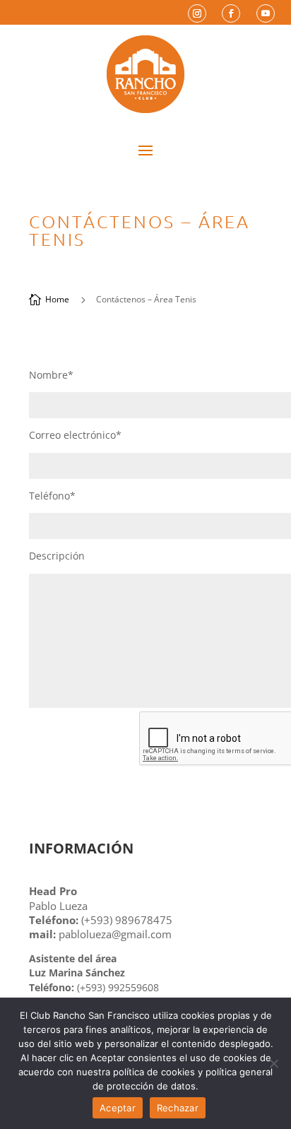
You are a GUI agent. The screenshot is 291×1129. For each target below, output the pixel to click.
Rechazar (177, 1107)
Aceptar (118, 1107)
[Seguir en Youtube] (265, 13)
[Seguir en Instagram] (197, 13)
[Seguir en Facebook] (231, 13)
